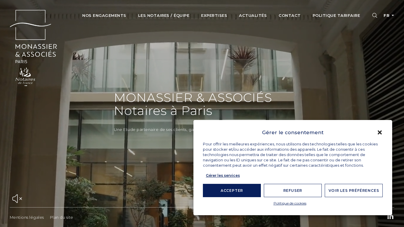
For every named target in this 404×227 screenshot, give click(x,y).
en (387, 28)
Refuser (293, 190)
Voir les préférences (354, 190)
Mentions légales (27, 217)
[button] (380, 132)
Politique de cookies (290, 203)
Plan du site (61, 217)
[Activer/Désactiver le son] (17, 199)
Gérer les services (223, 175)
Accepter (232, 190)
